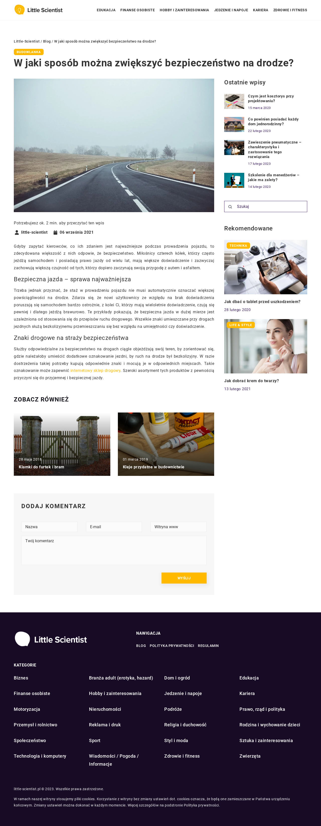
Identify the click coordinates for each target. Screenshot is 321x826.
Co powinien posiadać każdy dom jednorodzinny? (273, 121)
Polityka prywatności (172, 646)
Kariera (260, 10)
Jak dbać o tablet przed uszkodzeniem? (262, 301)
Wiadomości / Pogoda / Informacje (114, 760)
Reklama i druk (105, 724)
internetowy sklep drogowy (95, 370)
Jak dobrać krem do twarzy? (251, 380)
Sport (95, 740)
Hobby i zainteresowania (184, 10)
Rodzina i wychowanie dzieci (269, 724)
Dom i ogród (177, 677)
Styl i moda (176, 740)
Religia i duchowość (185, 724)
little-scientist (34, 232)
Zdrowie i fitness (290, 10)
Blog (141, 646)
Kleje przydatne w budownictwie (154, 467)
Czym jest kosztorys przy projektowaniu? (271, 98)
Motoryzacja (27, 709)
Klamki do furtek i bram (41, 467)
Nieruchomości (105, 709)
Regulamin (208, 646)
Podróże (173, 709)
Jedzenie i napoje (231, 10)
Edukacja (106, 10)
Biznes (21, 677)
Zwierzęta (250, 756)
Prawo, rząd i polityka (262, 709)
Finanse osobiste (137, 10)
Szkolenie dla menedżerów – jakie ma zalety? (273, 177)
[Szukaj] (230, 207)
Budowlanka (29, 52)
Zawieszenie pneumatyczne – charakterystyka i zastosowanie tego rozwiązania (274, 149)
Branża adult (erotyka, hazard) (121, 677)
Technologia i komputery (40, 756)
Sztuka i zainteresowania (266, 740)
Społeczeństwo (30, 740)
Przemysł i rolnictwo (35, 724)
